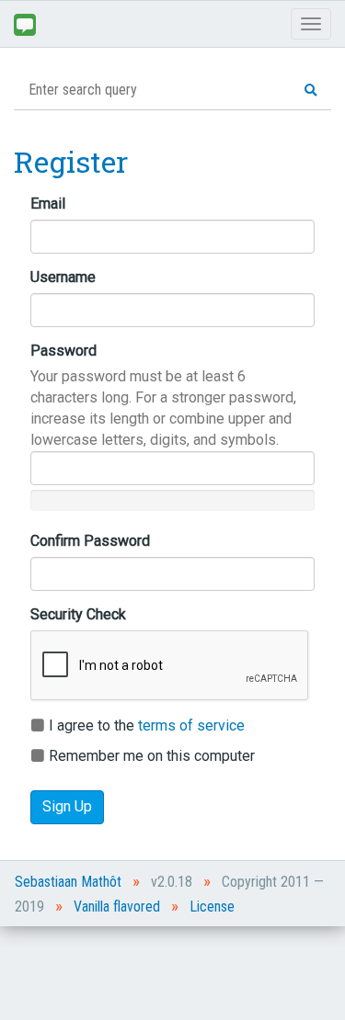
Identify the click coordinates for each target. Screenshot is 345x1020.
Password (63, 350)
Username (63, 277)
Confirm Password (90, 541)
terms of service (191, 725)
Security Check (78, 614)
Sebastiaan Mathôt (68, 881)
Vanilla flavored (117, 906)
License (212, 906)
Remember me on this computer (150, 756)
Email (47, 203)
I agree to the (145, 725)
